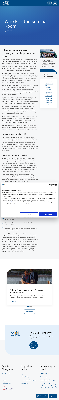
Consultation (43, 396)
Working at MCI (6, 383)
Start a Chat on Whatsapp (47, 380)
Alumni (4, 377)
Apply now (53, 396)
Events (4, 380)
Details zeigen (50, 209)
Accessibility (24, 383)
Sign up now (32, 345)
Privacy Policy (25, 377)
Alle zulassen (48, 214)
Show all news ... (29, 311)
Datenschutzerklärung (8, 202)
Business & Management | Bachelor (49, 94)
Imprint (23, 374)
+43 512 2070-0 (44, 374)
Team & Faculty (6, 374)
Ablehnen (29, 214)
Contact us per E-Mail (46, 377)
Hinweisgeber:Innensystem (29, 380)
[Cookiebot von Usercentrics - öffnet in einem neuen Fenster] (50, 185)
